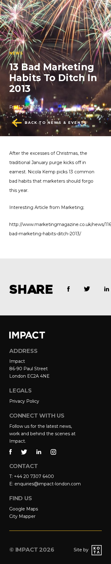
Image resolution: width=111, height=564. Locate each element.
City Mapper (22, 516)
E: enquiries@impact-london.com (45, 484)
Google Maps (23, 509)
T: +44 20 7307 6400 (31, 476)
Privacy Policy (24, 401)
